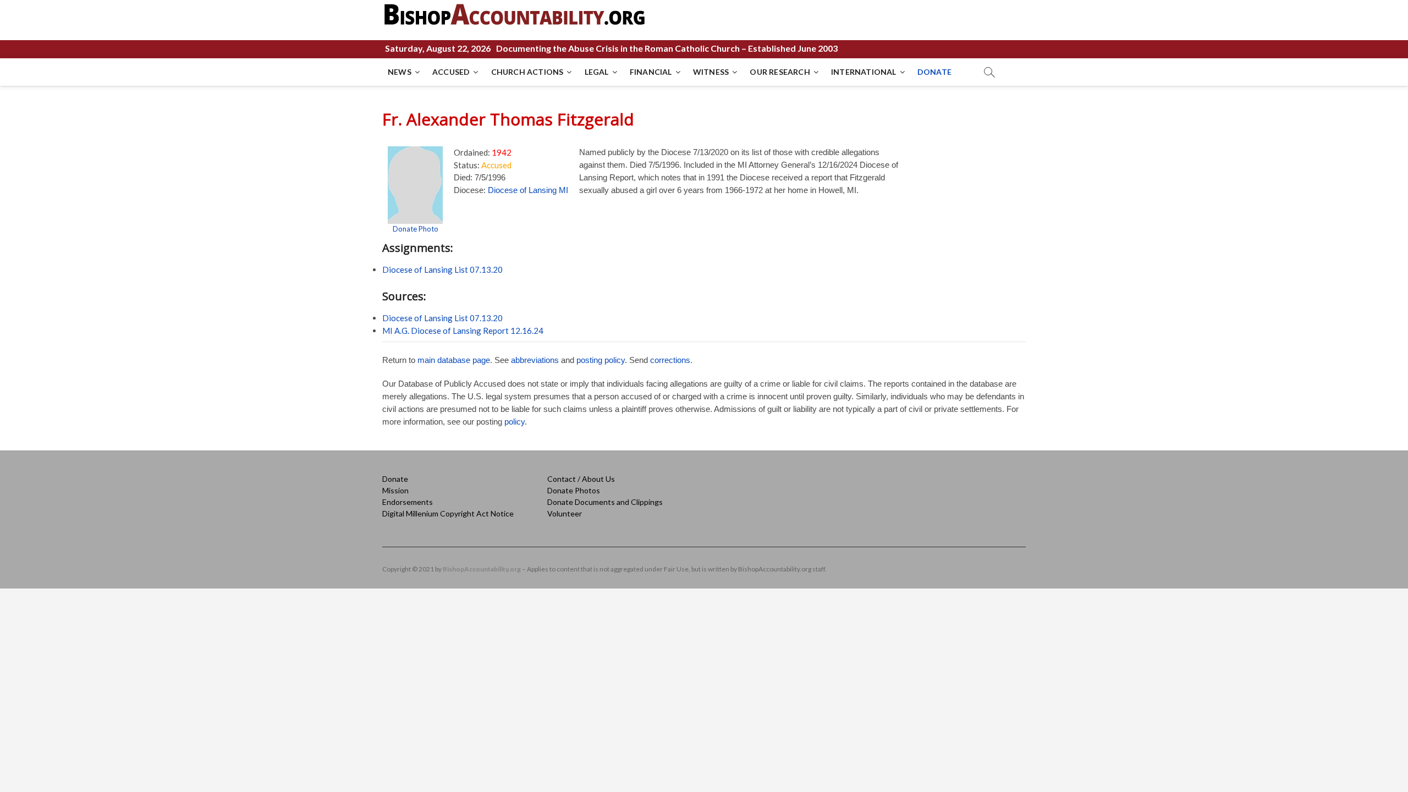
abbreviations (535, 360)
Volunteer (564, 513)
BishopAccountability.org (482, 569)
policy (514, 421)
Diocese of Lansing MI (528, 190)
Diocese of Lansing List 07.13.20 (442, 269)
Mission (395, 490)
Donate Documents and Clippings (605, 502)
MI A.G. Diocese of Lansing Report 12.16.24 (462, 331)
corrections (670, 360)
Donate (395, 478)
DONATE (934, 71)
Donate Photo (415, 228)
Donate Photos (573, 490)
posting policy (600, 360)
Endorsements (407, 502)
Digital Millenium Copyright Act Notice (448, 513)
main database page (453, 360)
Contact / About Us (581, 478)
